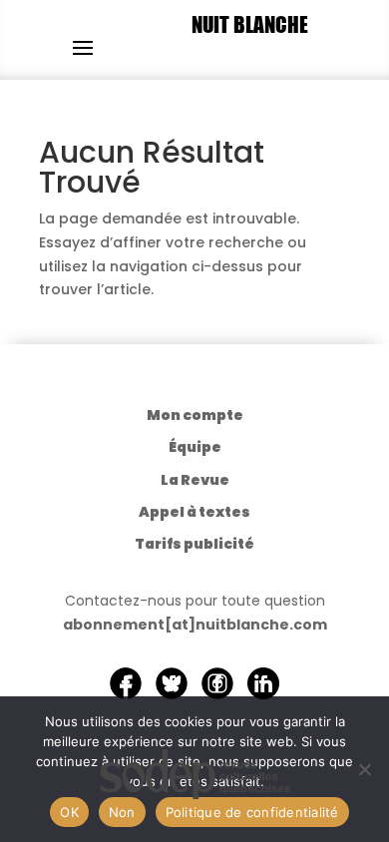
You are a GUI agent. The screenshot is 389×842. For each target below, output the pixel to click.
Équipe (195, 447)
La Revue (195, 480)
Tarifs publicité (194, 544)
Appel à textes (194, 512)
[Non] (364, 769)
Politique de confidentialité (252, 812)
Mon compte (195, 415)
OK (69, 812)
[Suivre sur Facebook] (126, 683)
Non (122, 812)
